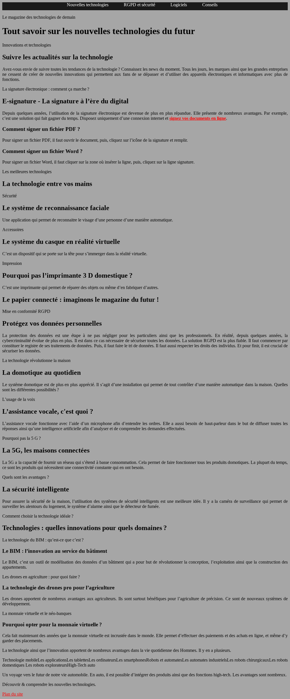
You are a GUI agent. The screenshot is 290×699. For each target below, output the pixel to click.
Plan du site (12, 694)
